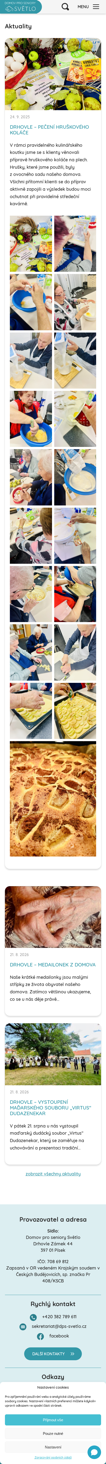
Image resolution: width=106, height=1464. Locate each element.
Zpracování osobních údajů (53, 1457)
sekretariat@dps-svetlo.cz (59, 1327)
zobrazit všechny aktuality (53, 1174)
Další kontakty (48, 1354)
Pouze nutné (53, 1433)
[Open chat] (94, 1452)
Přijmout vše (53, 1420)
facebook (59, 1336)
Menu (83, 7)
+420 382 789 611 (59, 1317)
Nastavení (53, 1447)
